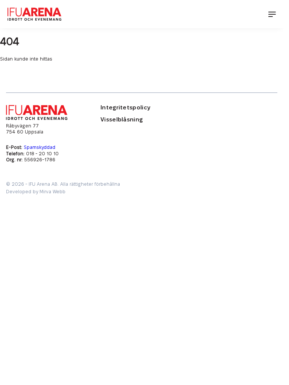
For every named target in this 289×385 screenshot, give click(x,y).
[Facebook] (227, 134)
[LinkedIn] (242, 134)
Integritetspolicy (125, 108)
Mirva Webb (52, 191)
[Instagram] (272, 134)
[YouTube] (257, 134)
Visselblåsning (121, 120)
